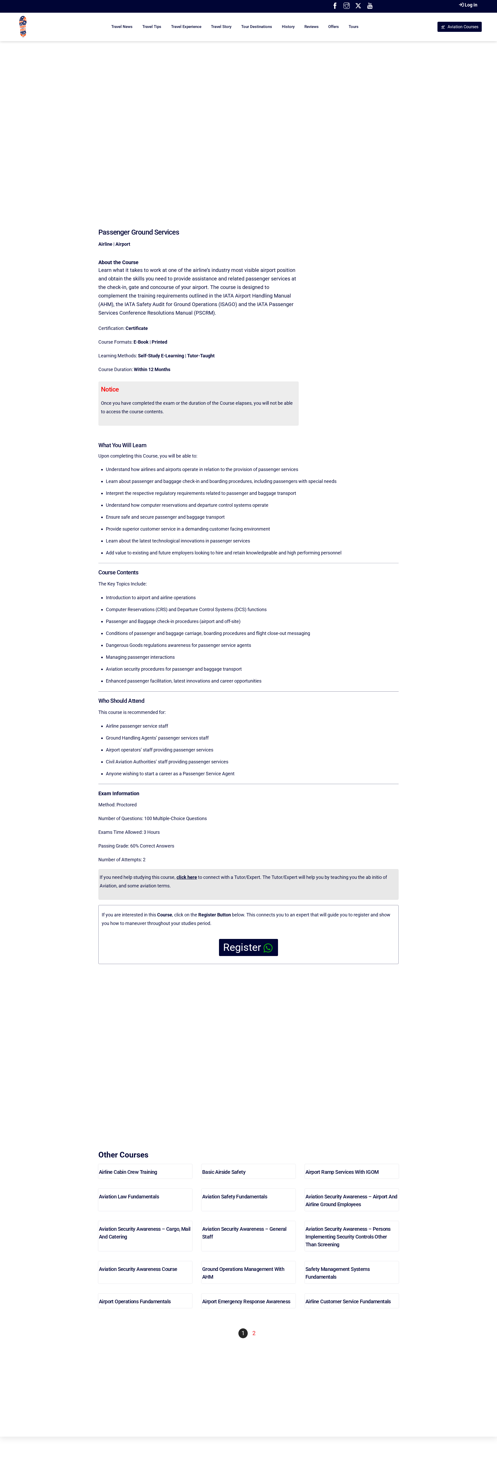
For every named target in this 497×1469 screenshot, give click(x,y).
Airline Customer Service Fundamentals (348, 1301)
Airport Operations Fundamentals (135, 1301)
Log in (471, 5)
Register (242, 947)
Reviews (311, 26)
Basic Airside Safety (223, 1172)
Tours (354, 26)
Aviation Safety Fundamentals (234, 1196)
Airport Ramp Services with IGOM (341, 1172)
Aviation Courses (463, 26)
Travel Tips (151, 26)
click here (187, 877)
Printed (159, 342)
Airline (105, 244)
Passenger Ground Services (138, 232)
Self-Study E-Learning (161, 355)
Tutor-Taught (201, 355)
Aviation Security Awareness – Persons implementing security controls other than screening (348, 1237)
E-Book (141, 342)
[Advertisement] (248, 124)
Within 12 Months (152, 369)
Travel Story (221, 26)
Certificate (137, 328)
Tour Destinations (256, 26)
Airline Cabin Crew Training (128, 1172)
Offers (333, 26)
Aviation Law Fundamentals (129, 1196)
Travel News (122, 26)
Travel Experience (186, 26)
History (288, 26)
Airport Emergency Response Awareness (246, 1301)
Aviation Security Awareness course (138, 1269)
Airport (122, 244)
